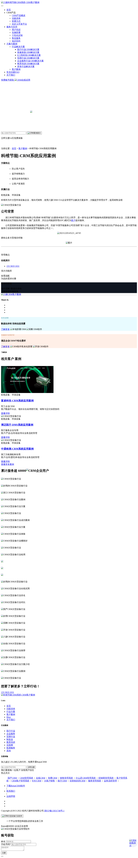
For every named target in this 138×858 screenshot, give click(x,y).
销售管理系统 (66, 778)
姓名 (3, 841)
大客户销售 (49, 781)
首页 (8, 10)
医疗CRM (62, 781)
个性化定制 (17, 35)
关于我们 (10, 75)
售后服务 (16, 38)
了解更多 (5, 329)
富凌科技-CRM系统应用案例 (17, 400)
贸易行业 (10, 736)
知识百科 (16, 41)
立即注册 (31, 767)
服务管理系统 (94, 781)
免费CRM (52, 778)
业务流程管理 (110, 781)
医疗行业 (10, 731)
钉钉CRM (36, 781)
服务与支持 (11, 27)
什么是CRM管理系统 (86, 778)
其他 (8, 751)
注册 (4, 853)
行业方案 (10, 711)
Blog (8, 717)
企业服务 (10, 734)
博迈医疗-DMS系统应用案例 (17, 424)
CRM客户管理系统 (20, 781)
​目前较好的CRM (77, 781)
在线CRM (40, 778)
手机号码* (6, 844)
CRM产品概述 (18, 15)
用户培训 (16, 29)
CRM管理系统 (26, 778)
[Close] (12, 816)
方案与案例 (11, 44)
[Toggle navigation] (2, 5)
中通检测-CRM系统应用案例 (17, 448)
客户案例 (16, 69)
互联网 (9, 745)
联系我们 (10, 791)
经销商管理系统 (106, 778)
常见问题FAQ (12, 72)
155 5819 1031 (12, 266)
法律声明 (10, 796)
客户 (73, 220)
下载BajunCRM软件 (15, 786)
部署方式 (16, 21)
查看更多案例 (7, 464)
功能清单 (16, 18)
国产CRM (12, 778)
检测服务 (10, 748)
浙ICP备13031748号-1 (54, 811)
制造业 (9, 739)
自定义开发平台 (19, 24)
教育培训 (10, 742)
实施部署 (16, 32)
